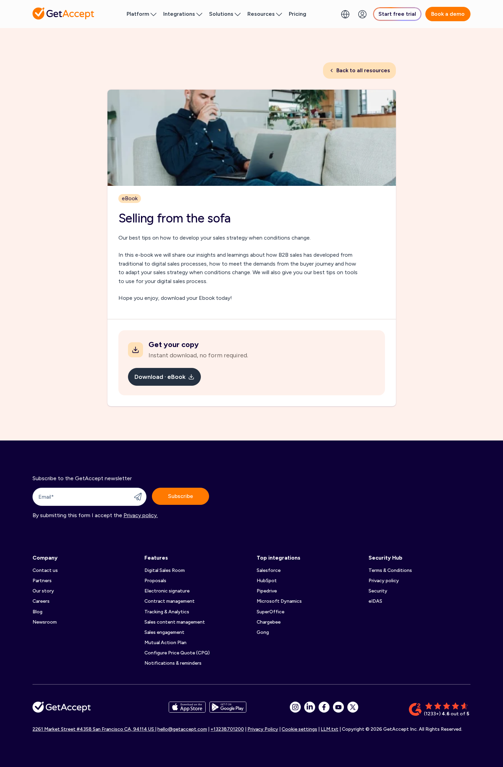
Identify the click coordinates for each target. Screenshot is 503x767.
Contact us (45, 570)
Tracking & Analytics (166, 612)
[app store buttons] (187, 710)
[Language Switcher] (345, 14)
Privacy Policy (262, 729)
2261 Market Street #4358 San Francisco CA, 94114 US (94, 729)
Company (45, 557)
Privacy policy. (141, 515)
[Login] (362, 14)
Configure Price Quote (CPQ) (177, 653)
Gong (263, 632)
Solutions (221, 14)
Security (378, 591)
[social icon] (295, 707)
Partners (42, 581)
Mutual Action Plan (165, 642)
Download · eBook (159, 377)
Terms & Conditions (390, 570)
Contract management (169, 601)
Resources (261, 14)
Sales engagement (164, 632)
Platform (138, 14)
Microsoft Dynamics (279, 601)
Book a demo (448, 14)
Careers (41, 601)
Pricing (297, 14)
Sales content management (174, 622)
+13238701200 (227, 729)
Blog (37, 612)
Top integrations (278, 557)
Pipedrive (267, 591)
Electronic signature (167, 591)
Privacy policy (384, 581)
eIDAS (375, 601)
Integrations (179, 14)
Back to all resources (363, 70)
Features (156, 557)
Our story (43, 591)
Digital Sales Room (164, 570)
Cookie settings (299, 729)
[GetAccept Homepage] (62, 710)
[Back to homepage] (63, 14)
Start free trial (397, 14)
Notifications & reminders (173, 663)
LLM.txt (329, 729)
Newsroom (45, 622)
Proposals (155, 581)
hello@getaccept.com (182, 729)
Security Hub (385, 557)
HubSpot (267, 581)
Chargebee (269, 622)
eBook (130, 198)
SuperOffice (270, 612)
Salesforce (269, 570)
